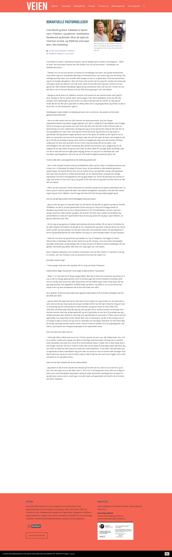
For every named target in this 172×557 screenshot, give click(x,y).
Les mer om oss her (37, 535)
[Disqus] (86, 410)
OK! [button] (167, 553)
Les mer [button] (72, 553)
